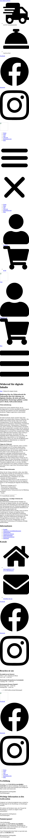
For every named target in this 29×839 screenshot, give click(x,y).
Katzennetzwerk (7, 139)
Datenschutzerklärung (8, 537)
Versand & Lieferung (8, 534)
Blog (4, 140)
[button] (14, 173)
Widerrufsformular (8, 535)
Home (4, 133)
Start (1, 391)
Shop (4, 134)
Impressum (6, 538)
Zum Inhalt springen (5, 0)
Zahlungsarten (6, 532)
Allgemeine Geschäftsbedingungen (12, 531)
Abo (4, 136)
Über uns (5, 137)
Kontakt (5, 529)
